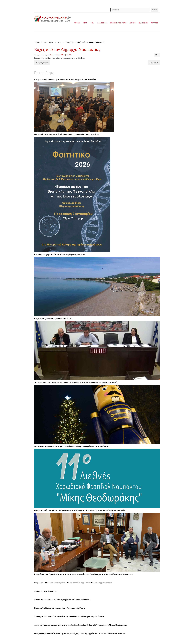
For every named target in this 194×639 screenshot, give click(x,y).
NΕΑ (92, 23)
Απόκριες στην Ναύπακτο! (45, 591)
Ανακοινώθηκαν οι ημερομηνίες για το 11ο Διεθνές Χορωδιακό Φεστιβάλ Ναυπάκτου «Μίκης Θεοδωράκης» (81, 625)
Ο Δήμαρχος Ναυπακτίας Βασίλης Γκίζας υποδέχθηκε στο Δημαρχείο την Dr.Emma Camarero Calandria (79, 633)
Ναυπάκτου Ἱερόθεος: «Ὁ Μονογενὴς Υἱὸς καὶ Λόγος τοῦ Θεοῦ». (62, 599)
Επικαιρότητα (44, 55)
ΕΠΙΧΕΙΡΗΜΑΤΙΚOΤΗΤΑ (118, 23)
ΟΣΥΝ (85, 23)
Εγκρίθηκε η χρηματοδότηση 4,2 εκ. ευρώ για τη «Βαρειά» (59, 254)
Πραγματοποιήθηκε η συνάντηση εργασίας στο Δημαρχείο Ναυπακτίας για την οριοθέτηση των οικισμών (79, 510)
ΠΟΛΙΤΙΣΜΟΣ (101, 23)
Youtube (154, 23)
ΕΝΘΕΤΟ (133, 23)
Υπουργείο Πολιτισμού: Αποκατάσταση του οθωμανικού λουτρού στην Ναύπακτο (69, 616)
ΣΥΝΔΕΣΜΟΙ (143, 23)
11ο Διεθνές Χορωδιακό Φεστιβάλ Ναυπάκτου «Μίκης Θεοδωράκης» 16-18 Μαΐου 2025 (72, 446)
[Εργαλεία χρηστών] (157, 55)
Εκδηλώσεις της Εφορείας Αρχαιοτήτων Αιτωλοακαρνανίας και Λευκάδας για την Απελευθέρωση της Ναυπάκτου (83, 574)
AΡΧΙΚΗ (77, 23)
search (154, 9)
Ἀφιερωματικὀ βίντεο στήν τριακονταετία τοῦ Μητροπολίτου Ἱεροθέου (65, 79)
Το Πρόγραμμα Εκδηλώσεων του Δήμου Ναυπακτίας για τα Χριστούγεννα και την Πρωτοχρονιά (75, 382)
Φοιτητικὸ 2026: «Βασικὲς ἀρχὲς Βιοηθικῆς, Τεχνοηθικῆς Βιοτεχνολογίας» (66, 134)
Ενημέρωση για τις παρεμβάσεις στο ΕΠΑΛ (53, 318)
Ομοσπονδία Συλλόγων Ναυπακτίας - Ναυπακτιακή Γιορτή (59, 608)
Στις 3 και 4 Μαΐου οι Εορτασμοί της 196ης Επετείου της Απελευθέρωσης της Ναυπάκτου (73, 583)
